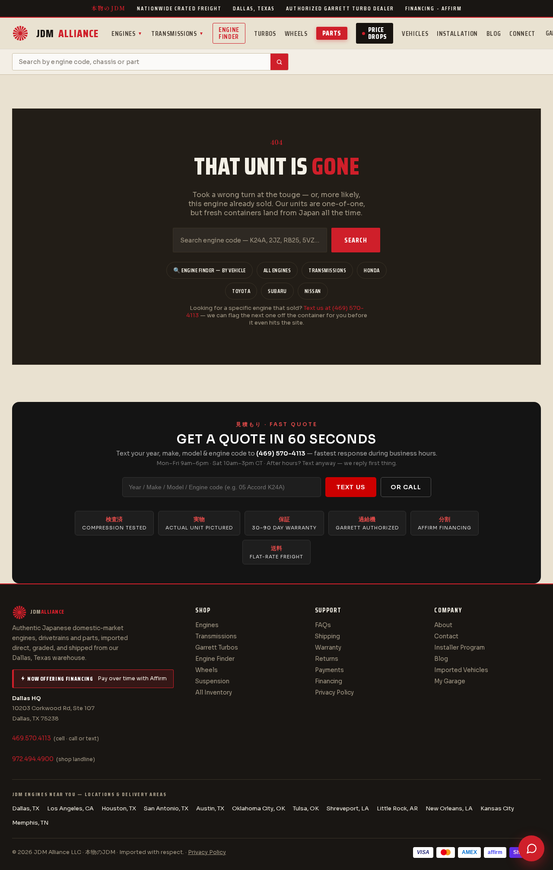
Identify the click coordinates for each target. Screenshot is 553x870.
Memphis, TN (30, 822)
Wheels (296, 33)
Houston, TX (119, 808)
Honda (372, 270)
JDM (67, 33)
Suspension (212, 681)
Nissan (313, 291)
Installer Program (459, 647)
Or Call (406, 487)
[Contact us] (531, 848)
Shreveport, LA (348, 808)
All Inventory (213, 692)
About (443, 625)
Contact (446, 636)
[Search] (279, 62)
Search (355, 240)
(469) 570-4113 (280, 453)
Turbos (265, 33)
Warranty (328, 647)
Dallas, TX (25, 808)
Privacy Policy (334, 692)
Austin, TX (210, 808)
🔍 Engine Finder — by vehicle (209, 270)
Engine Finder (229, 33)
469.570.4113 (31, 738)
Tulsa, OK (306, 808)
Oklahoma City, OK (258, 808)
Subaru (277, 291)
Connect (522, 33)
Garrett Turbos (216, 647)
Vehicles (415, 33)
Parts (331, 33)
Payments (329, 670)
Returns (326, 659)
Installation (457, 33)
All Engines (277, 270)
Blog (493, 33)
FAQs (323, 625)
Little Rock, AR (397, 808)
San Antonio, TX (166, 808)
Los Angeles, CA (70, 808)
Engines (127, 33)
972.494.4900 (33, 759)
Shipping (327, 636)
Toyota (241, 291)
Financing (328, 681)
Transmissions (177, 33)
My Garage (449, 681)
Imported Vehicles (461, 670)
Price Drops (377, 33)
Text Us (351, 487)
